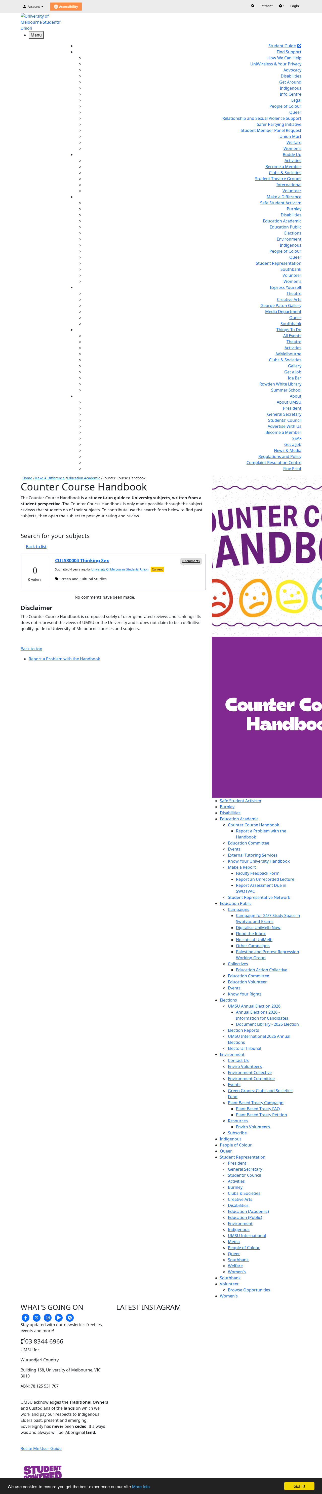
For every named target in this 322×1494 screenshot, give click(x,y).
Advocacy (292, 70)
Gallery (294, 366)
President (292, 408)
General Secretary (284, 414)
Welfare (294, 142)
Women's (292, 148)
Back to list (36, 546)
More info (141, 1486)
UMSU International (247, 1235)
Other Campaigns (253, 945)
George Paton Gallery (280, 305)
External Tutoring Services (252, 855)
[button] (281, 5)
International (288, 184)
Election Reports (243, 1030)
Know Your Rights (245, 994)
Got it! (299, 1486)
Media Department (283, 311)
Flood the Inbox (251, 933)
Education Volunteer (247, 982)
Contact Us (238, 1060)
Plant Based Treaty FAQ (258, 1109)
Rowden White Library (280, 384)
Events (234, 849)
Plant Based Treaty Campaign (256, 1102)
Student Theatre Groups (278, 178)
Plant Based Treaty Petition (261, 1115)
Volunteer (292, 191)
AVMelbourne (288, 354)
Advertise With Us (284, 426)
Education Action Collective (261, 970)
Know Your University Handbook (259, 861)
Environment (289, 239)
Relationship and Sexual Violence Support (261, 118)
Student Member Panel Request (271, 130)
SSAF (296, 438)
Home (27, 478)
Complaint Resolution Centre (274, 462)
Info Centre (290, 94)
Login (294, 6)
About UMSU (289, 402)
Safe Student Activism (280, 203)
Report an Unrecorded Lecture (265, 879)
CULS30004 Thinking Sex (82, 560)
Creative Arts (289, 299)
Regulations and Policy (279, 456)
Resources (238, 1121)
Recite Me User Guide (41, 1448)
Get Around (290, 82)
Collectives (238, 964)
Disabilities (291, 76)
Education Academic (282, 221)
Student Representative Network (259, 897)
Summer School (286, 390)
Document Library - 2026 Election (267, 1024)
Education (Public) (245, 1217)
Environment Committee (251, 1078)
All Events (292, 335)
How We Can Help (284, 58)
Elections (292, 233)
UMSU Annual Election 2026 (254, 1006)
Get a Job (292, 372)
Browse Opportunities (249, 1290)
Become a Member (283, 166)
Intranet (266, 6)
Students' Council (284, 420)
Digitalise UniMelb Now (258, 927)
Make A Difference (49, 478)
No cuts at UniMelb (254, 939)
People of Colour (285, 106)
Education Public (285, 227)
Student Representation (278, 263)
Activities (293, 160)
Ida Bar (294, 378)
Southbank (290, 269)
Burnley (294, 209)
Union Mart (290, 136)
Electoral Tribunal (244, 1048)
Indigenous (290, 88)
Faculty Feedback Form (257, 873)
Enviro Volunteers (245, 1066)
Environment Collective (250, 1072)
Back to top (31, 649)
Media (234, 1241)
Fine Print (292, 468)
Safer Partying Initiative (279, 124)
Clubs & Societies (285, 172)
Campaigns (238, 909)
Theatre (294, 293)
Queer (295, 112)
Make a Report (242, 867)
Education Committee (248, 843)
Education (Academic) (248, 1211)
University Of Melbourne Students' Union (119, 569)
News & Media (287, 450)
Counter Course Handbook (253, 825)
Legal (296, 100)
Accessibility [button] (68, 7)
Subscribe (237, 1133)
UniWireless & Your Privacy (275, 64)
